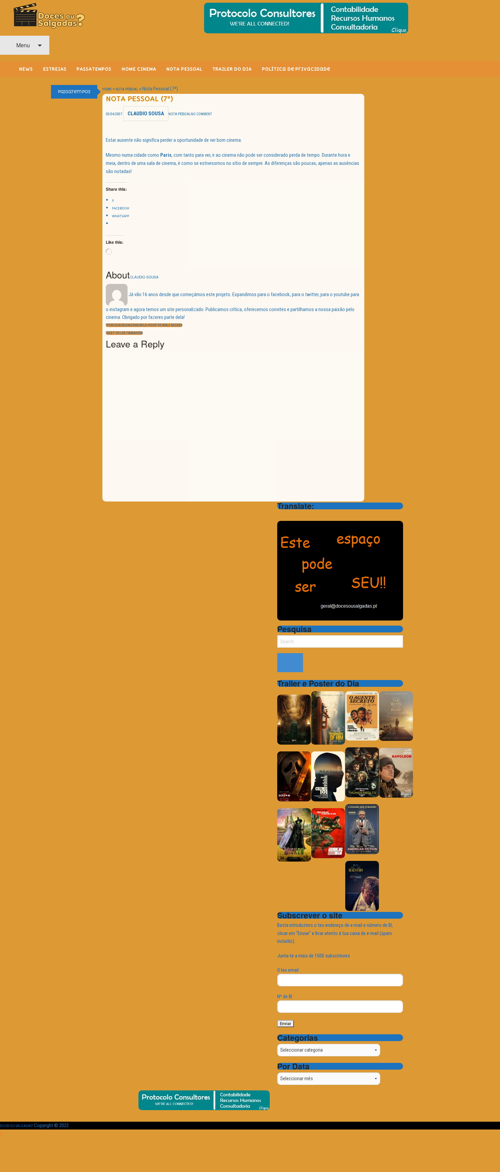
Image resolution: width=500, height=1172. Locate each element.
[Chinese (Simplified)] (281, 515)
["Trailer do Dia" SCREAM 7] (294, 776)
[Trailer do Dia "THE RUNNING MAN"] (328, 833)
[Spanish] (308, 515)
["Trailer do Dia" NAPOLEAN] (396, 772)
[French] (299, 515)
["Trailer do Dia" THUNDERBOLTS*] (362, 772)
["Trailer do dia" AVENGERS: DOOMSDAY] (294, 719)
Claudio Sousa (146, 114)
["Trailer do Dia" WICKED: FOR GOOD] (294, 834)
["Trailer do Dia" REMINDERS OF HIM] (328, 717)
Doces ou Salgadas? (16, 1126)
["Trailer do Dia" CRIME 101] (328, 776)
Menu (22, 45)
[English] (290, 515)
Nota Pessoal (127, 89)
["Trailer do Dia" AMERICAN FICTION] (362, 829)
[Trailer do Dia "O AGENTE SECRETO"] (362, 715)
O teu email (288, 970)
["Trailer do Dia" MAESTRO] (362, 885)
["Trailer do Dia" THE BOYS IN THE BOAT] (396, 716)
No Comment (201, 114)
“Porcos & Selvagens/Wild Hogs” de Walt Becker (144, 325)
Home (107, 89)
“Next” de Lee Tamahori (124, 333)
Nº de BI (284, 996)
